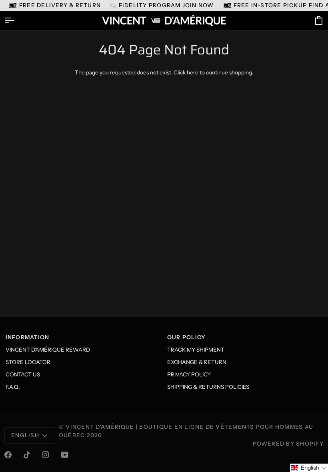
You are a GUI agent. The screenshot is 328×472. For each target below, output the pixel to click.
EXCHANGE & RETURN (196, 362)
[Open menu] (16, 20)
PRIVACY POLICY (189, 374)
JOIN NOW (198, 5)
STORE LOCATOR (28, 362)
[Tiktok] (27, 454)
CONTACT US (23, 374)
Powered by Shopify (288, 443)
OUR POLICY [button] (186, 337)
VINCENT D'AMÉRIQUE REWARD (48, 349)
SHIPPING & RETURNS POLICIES (208, 387)
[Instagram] (45, 454)
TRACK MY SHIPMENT (195, 349)
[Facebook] (8, 454)
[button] (309, 468)
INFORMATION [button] (28, 337)
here (192, 72)
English (25, 435)
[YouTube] (64, 454)
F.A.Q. (13, 387)
